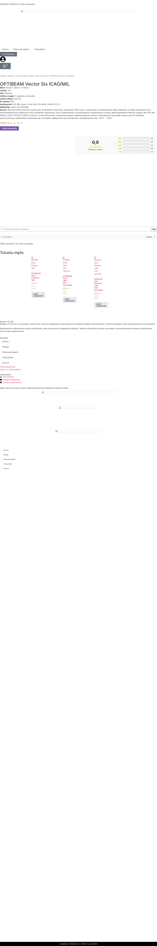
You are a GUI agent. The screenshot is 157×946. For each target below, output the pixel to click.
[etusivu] (78, 27)
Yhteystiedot (39, 49)
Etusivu (5, 49)
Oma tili (5, 363)
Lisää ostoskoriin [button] (38, 295)
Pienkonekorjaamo (21, 49)
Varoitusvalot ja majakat (25, 76)
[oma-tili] (3, 59)
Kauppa (3, 76)
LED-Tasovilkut (42, 76)
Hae (154, 229)
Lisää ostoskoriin (9, 128)
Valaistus (11, 76)
